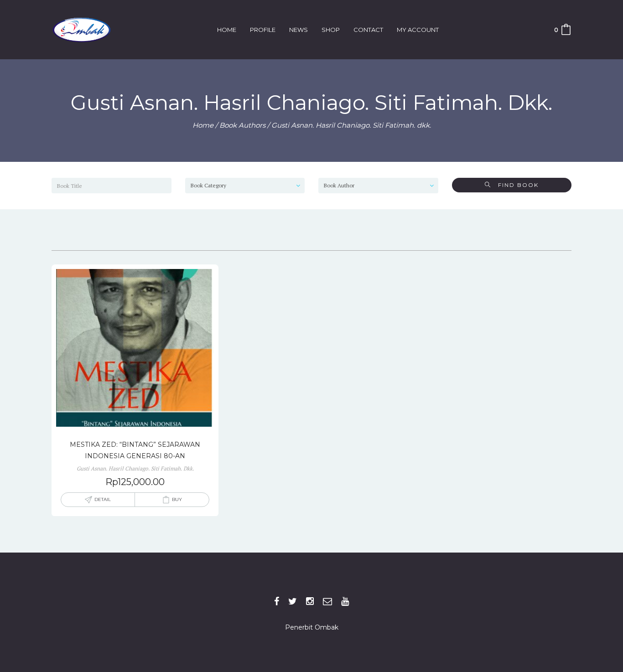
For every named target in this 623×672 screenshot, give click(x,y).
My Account (418, 29)
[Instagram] (310, 601)
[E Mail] (327, 601)
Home (226, 29)
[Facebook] (276, 601)
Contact (368, 29)
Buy (177, 499)
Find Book (515, 184)
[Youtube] (345, 601)
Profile (262, 29)
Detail (102, 499)
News (298, 29)
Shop (331, 29)
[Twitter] (292, 601)
